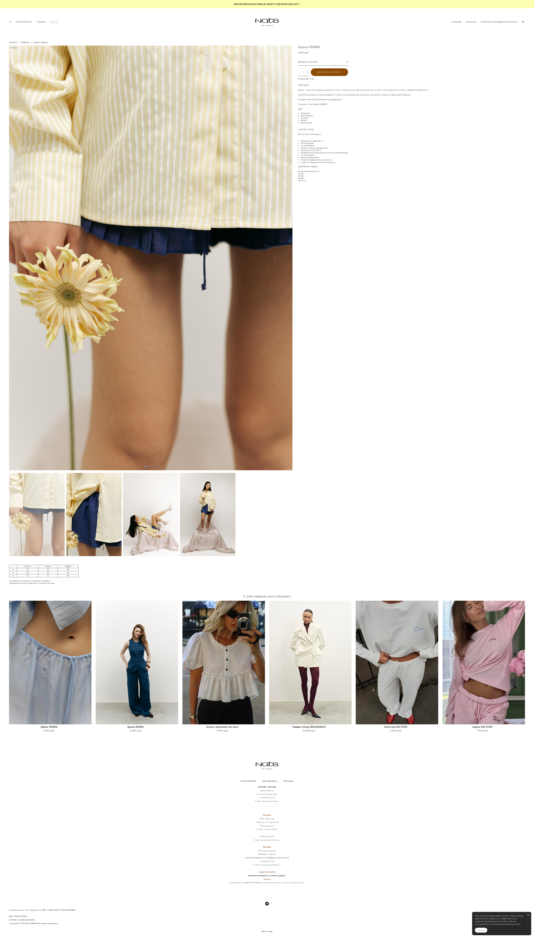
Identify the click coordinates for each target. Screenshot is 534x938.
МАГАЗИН (289, 781)
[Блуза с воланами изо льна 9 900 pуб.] (223, 662)
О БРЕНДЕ (456, 22)
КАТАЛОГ (54, 22)
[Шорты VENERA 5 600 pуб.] (50, 662)
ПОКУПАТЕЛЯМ (248, 781)
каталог (13, 42)
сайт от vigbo (267, 931)
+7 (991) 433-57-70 (267, 836)
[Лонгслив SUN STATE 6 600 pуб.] (397, 662)
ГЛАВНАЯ (41, 22)
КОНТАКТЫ (471, 22)
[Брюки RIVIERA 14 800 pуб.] (137, 662)
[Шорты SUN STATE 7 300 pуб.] (483, 662)
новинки (25, 42)
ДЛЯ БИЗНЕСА (270, 781)
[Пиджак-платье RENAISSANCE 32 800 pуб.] (310, 662)
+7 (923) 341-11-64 (267, 861)
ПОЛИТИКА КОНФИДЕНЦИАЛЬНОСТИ (499, 22)
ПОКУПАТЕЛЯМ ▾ (24, 22)
